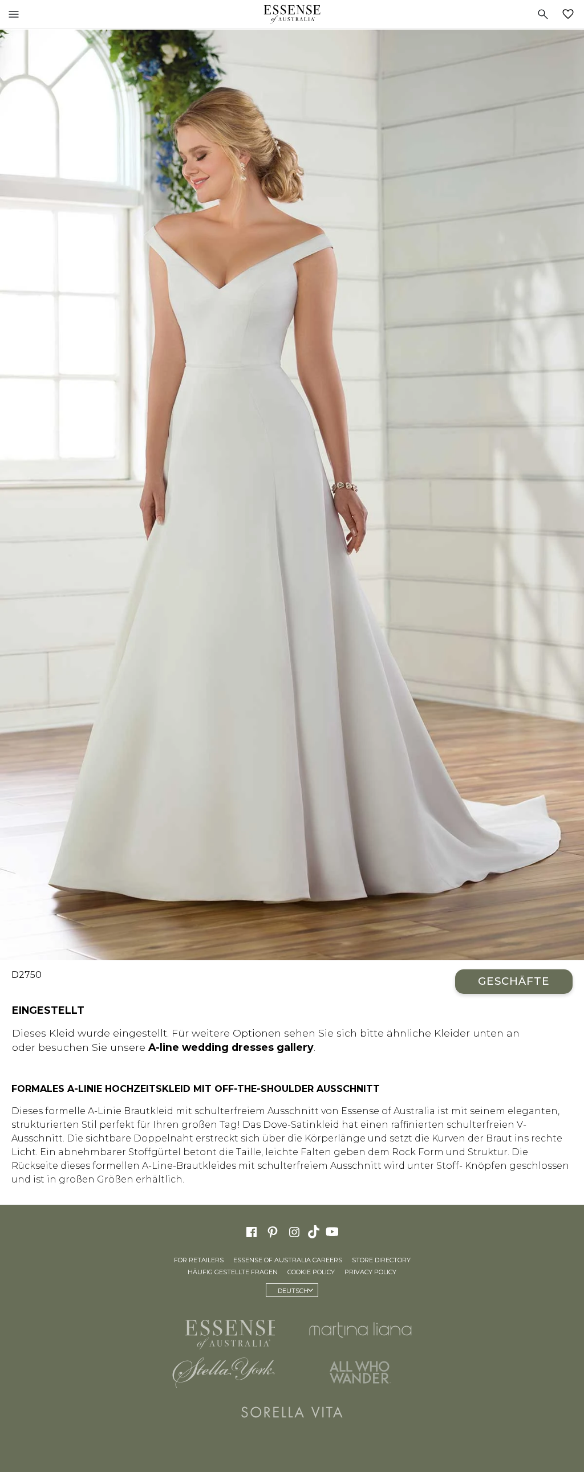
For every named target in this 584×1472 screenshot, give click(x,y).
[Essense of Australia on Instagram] (294, 1230)
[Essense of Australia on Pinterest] (272, 1230)
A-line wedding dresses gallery (231, 1047)
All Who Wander (360, 1372)
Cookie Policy (311, 1272)
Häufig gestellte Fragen (233, 1272)
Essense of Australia (292, 14)
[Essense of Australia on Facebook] (251, 1230)
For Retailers (199, 1260)
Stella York (223, 1372)
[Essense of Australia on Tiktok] (314, 1231)
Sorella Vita (292, 1412)
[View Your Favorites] (570, 14)
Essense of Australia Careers (287, 1260)
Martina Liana (360, 1329)
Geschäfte (514, 981)
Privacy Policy (370, 1272)
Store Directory (381, 1260)
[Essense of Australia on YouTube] (333, 1231)
